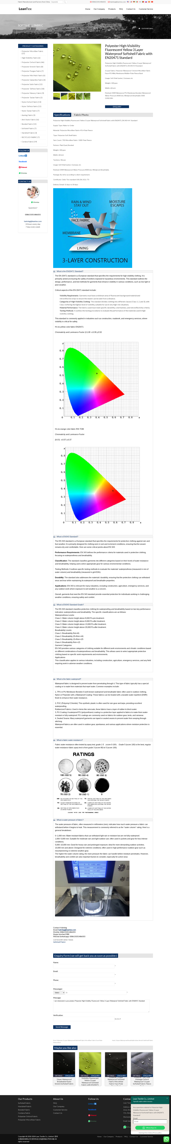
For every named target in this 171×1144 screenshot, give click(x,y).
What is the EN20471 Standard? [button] (69, 271)
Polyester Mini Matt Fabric (32, 75)
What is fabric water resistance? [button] (69, 740)
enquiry (117, 107)
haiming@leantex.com (118, 2)
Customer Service (146, 9)
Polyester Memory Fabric (31, 93)
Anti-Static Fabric (28, 120)
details (58, 1075)
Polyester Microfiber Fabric (32, 51)
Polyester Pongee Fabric (31, 71)
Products (112, 9)
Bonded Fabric (27, 124)
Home (87, 9)
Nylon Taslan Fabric (29, 111)
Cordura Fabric (27, 142)
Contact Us (130, 9)
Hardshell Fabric (28, 133)
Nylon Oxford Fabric (30, 102)
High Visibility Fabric (30, 58)
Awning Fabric (27, 115)
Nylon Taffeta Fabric (30, 106)
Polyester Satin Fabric (30, 84)
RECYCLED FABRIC (29, 137)
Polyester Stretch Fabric (31, 67)
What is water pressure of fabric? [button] (70, 820)
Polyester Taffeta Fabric (31, 89)
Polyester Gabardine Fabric (32, 80)
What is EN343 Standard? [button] (67, 537)
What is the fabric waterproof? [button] (68, 679)
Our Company (99, 9)
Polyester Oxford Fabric (31, 62)
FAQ (121, 9)
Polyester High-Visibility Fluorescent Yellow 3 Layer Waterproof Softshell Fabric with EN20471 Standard (90, 1081)
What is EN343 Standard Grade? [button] (70, 605)
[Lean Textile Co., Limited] (25, 11)
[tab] (103, 271)
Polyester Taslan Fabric (31, 97)
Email (135, 1118)
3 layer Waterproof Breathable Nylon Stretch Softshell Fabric (132, 1040)
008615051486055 (99, 2)
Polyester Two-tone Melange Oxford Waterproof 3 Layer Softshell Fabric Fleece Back (142, 1081)
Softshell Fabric (147, 28)
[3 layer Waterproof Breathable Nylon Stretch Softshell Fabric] (64, 1073)
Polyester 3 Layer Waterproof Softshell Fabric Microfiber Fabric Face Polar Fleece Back (116, 1081)
